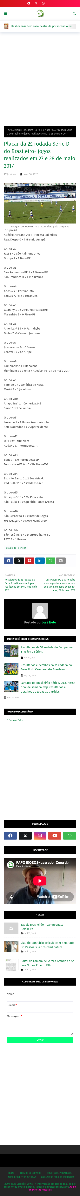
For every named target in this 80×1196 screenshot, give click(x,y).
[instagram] (43, 3)
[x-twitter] (36, 3)
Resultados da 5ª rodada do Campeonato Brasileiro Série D (48, 650)
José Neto (12, 174)
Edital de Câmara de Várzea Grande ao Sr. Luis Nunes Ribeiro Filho (47, 963)
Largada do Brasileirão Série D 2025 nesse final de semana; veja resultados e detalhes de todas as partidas (48, 687)
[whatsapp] (69, 836)
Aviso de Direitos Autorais (22, 1177)
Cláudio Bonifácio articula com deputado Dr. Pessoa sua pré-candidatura (48, 945)
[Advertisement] (40, 78)
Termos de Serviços (30, 1173)
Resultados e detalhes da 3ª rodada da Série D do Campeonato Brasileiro (46, 667)
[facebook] (28, 3)
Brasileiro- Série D (33, 130)
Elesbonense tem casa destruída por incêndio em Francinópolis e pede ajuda (41, 26)
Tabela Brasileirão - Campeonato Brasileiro (42, 927)
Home (11, 1173)
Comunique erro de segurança (57, 1177)
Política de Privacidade (59, 1173)
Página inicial (14, 130)
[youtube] (54, 836)
